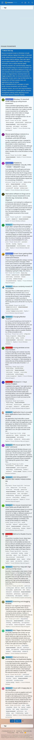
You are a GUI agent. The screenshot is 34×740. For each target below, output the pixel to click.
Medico (7, 551)
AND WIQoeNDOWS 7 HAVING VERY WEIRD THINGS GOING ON (18, 479)
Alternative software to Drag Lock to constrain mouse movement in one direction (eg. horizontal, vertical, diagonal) (17, 197)
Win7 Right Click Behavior (18, 630)
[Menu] (2, 3)
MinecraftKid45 (9, 305)
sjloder (7, 705)
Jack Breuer (8, 334)
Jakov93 (7, 155)
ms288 (7, 522)
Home (21, 732)
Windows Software (20, 221)
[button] (14, 731)
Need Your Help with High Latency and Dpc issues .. (18, 568)
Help (17, 732)
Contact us (19, 731)
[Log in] (22, 3)
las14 (6, 618)
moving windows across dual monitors (17, 348)
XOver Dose (8, 586)
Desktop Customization (21, 653)
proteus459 (8, 464)
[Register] (25, 3)
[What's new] (29, 3)
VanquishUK (8, 401)
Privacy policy (10, 732)
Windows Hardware (10, 473)
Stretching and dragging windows (17, 602)
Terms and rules (27, 731)
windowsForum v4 (8, 731)
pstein (7, 242)
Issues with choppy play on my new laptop (18, 689)
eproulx (7, 674)
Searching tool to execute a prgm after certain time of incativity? (18, 226)
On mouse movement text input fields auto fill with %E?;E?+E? (18, 506)
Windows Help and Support (22, 190)
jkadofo (7, 217)
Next (17, 721)
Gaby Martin (8, 485)
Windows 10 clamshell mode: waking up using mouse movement (17, 101)
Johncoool (8, 182)
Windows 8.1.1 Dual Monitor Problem (16, 383)
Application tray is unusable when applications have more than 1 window (18, 414)
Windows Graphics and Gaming (23, 597)
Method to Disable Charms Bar (18, 535)
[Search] (32, 3)
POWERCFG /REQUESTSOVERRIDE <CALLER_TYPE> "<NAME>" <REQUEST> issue (18, 165)
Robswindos (8, 366)
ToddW (7, 433)
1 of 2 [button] (12, 721)
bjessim (7, 120)
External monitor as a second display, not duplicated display (18, 658)
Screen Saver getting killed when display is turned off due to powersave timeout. (18, 255)
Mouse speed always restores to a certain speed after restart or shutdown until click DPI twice (17, 136)
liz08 (6, 273)
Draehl (7, 645)
